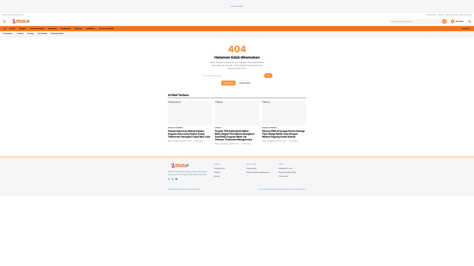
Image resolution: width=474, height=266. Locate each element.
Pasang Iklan (251, 168)
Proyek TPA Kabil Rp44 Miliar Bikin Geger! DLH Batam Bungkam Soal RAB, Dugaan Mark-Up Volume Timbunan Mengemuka (235, 135)
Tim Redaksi (42, 33)
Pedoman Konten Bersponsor (258, 172)
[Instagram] (173, 179)
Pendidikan (90, 28)
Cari (268, 76)
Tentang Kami (431, 15)
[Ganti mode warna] (469, 21)
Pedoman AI (283, 176)
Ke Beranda (228, 83)
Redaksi (441, 15)
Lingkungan (65, 28)
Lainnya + (466, 28)
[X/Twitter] (169, 179)
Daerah (12, 28)
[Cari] (444, 21)
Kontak (216, 176)
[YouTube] (176, 179)
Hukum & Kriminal (37, 28)
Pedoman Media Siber (287, 172)
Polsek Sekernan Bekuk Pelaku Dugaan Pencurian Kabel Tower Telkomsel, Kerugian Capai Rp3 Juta (189, 134)
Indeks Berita (244, 83)
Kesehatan (52, 28)
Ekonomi (22, 28)
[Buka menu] (4, 21)
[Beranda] (4, 28)
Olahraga (78, 28)
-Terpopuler (7, 33)
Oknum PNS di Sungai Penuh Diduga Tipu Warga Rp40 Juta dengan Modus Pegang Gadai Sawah (283, 134)
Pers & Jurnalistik (106, 28)
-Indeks (19, 33)
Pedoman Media (57, 33)
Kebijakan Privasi (285, 168)
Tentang (30, 33)
